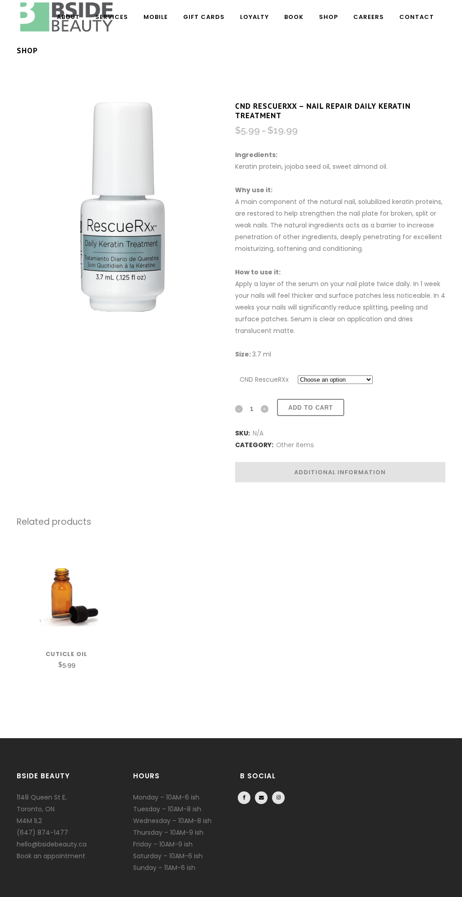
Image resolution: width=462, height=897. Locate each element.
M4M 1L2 (29, 820)
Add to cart (310, 407)
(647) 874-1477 (42, 832)
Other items (295, 444)
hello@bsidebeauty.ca (52, 844)
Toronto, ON (36, 809)
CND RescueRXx (264, 379)
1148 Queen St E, (42, 797)
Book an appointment (51, 855)
